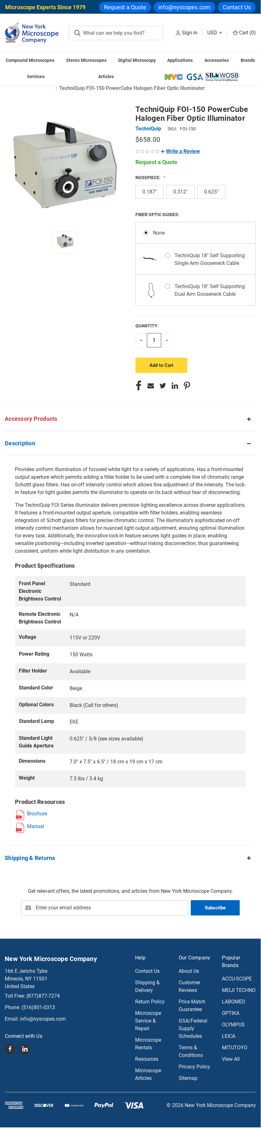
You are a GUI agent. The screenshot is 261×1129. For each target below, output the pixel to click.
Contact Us (237, 7)
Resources (146, 1059)
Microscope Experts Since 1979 (45, 7)
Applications (180, 60)
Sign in (189, 33)
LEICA (228, 1036)
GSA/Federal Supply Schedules (193, 1028)
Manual (35, 826)
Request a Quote (125, 7)
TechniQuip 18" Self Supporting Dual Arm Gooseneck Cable (210, 290)
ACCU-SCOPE (237, 979)
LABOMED (233, 1002)
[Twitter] (163, 386)
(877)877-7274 (43, 996)
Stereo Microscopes (86, 60)
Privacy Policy (194, 1067)
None (159, 233)
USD (212, 33)
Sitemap (188, 1078)
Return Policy (150, 1002)
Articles (106, 76)
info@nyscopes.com (184, 7)
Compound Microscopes (30, 60)
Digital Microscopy (137, 60)
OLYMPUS (233, 1025)
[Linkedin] (175, 386)
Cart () (247, 33)
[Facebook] (138, 386)
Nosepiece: (148, 177)
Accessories (216, 60)
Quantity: (147, 325)
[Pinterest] (187, 386)
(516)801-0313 (38, 1007)
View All (231, 1059)
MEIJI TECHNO (239, 990)
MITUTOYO (234, 1048)
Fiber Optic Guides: (157, 214)
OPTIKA (230, 1013)
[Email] (151, 386)
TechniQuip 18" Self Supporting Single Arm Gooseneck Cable (210, 259)
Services (36, 76)
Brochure (37, 814)
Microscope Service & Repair (148, 1020)
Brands (248, 60)
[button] (180, 151)
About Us (189, 971)
